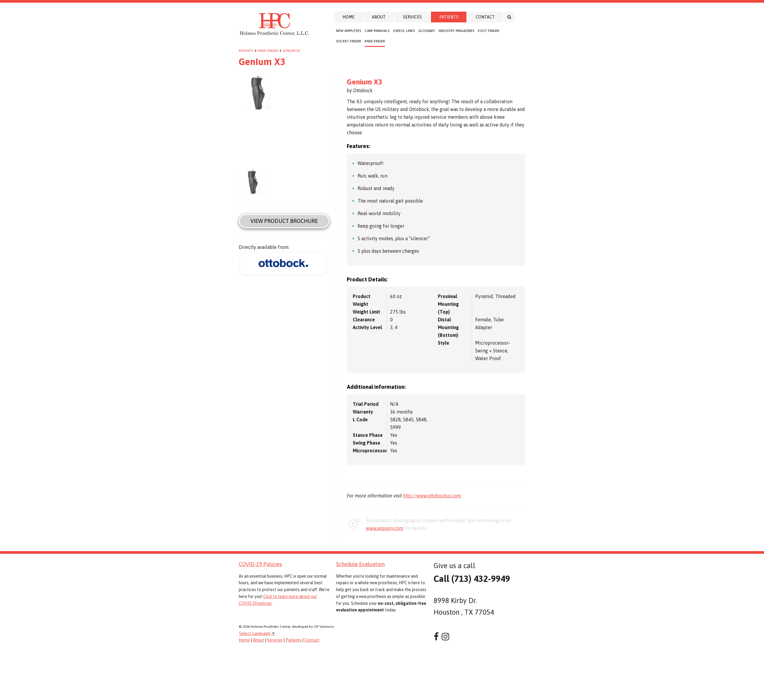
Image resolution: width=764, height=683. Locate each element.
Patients (448, 17)
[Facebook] (436, 637)
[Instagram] (445, 637)
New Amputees (348, 31)
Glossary (426, 31)
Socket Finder (348, 41)
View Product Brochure (284, 221)
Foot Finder (488, 31)
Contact (485, 17)
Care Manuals (377, 31)
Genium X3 (291, 51)
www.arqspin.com (384, 528)
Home (349, 17)
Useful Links (404, 31)
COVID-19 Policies (260, 564)
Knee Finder (375, 41)
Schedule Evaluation (360, 564)
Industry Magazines (456, 31)
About (379, 17)
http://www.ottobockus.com (432, 495)
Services (412, 17)
